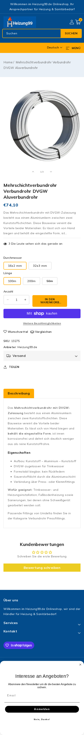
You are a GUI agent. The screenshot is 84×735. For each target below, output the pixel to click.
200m (31, 281)
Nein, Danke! (42, 719)
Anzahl (8, 291)
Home (8, 62)
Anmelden (42, 709)
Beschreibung (19, 393)
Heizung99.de (27, 347)
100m (12, 281)
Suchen (71, 33)
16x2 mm (15, 266)
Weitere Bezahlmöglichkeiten (42, 323)
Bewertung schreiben (42, 568)
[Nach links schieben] (33, 171)
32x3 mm (40, 266)
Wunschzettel (18, 332)
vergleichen (43, 332)
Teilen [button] (14, 367)
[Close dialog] (80, 665)
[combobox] (42, 33)
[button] (78, 22)
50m (51, 282)
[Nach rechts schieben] (50, 171)
